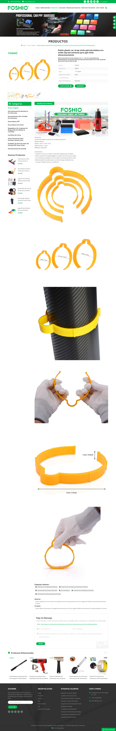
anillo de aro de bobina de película (47, 587)
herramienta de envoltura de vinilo (47, 590)
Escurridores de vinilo (16, 125)
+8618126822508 (15, 1)
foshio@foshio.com (29, 1)
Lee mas (20, 163)
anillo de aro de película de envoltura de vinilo (74, 587)
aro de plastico (65, 590)
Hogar (38, 8)
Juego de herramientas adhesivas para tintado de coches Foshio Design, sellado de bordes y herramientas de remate (24, 180)
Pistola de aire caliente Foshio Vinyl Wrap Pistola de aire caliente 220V (17, 677)
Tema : (67, 624)
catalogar (62, 8)
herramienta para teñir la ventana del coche (71, 698)
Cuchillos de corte (14, 135)
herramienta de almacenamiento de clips (49, 594)
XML (39, 706)
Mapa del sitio (42, 704)
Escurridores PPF (14, 121)
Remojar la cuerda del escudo (69, 701)
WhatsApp (80, 86)
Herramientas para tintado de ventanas (17, 117)
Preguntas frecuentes (88, 8)
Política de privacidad (44, 709)
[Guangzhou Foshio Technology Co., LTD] (18, 8)
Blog (39, 701)
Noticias (40, 698)
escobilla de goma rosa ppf (68, 709)
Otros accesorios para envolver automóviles (15, 139)
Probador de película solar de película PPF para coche (18, 144)
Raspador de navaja (66, 706)
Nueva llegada (13, 108)
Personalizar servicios (73, 8)
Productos (54, 8)
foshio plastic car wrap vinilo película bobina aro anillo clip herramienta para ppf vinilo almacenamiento (69, 624)
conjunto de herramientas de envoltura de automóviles (71, 704)
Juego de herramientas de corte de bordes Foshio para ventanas (24, 209)
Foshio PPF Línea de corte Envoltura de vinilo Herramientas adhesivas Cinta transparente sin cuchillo (77, 677)
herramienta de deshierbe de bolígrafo (71, 712)
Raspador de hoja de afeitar (69, 693)
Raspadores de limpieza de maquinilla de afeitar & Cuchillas (18, 130)
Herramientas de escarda (17, 149)
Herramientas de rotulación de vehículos (18, 112)
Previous (104, 652)
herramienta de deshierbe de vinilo (71, 714)
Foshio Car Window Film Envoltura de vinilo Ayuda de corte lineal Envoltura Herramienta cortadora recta (36, 677)
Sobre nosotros (45, 8)
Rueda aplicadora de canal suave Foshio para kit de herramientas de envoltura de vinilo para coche (57, 677)
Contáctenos (100, 8)
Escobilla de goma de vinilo (68, 695)
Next (106, 652)
